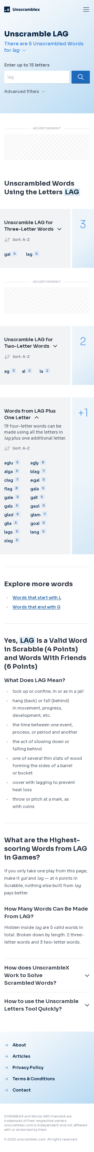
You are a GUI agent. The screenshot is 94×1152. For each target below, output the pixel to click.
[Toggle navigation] (86, 9)
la (41, 371)
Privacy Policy (28, 1067)
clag (8, 480)
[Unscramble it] (81, 77)
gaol (34, 506)
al (23, 371)
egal (34, 480)
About (19, 1045)
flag (8, 489)
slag (8, 541)
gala (34, 489)
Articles (21, 1056)
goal (34, 523)
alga (8, 471)
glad (8, 515)
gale (8, 497)
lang (34, 532)
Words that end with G (36, 607)
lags (8, 532)
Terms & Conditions (34, 1079)
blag (34, 471)
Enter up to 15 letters (27, 65)
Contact (22, 1090)
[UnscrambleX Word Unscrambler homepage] (22, 9)
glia (7, 523)
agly (34, 463)
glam (35, 515)
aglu (8, 463)
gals (8, 506)
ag (6, 371)
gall (34, 497)
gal (7, 254)
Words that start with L (37, 597)
